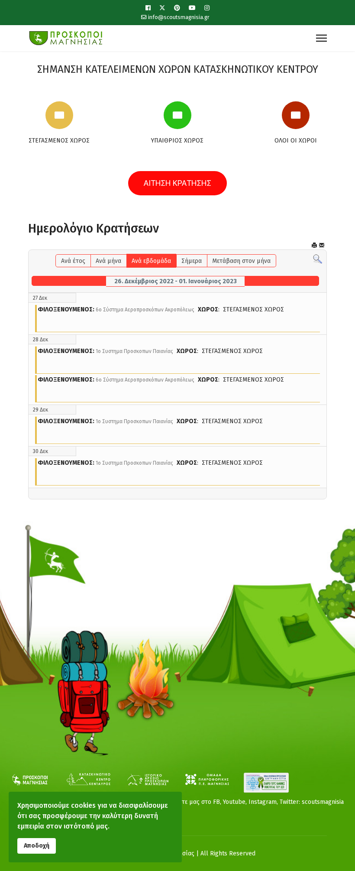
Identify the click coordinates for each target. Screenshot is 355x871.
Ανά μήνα (108, 261)
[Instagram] (207, 8)
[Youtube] (192, 8)
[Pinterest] (177, 8)
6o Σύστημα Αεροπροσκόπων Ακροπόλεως (145, 310)
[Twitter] (162, 8)
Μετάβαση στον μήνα (241, 261)
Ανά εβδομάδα (151, 261)
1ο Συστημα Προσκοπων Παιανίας (134, 351)
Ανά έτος (73, 261)
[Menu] (321, 38)
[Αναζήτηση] (317, 259)
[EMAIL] (322, 245)
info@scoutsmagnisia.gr (179, 17)
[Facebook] (148, 8)
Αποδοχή (36, 845)
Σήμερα (191, 261)
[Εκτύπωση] (314, 245)
